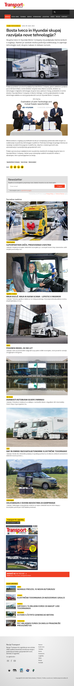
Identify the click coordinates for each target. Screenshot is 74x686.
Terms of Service (60, 194)
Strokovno (37, 16)
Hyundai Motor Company (13, 162)
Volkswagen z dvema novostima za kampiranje (30, 503)
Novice (7, 16)
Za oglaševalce (10, 656)
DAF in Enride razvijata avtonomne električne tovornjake (36, 451)
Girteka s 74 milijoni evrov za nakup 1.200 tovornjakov (38, 607)
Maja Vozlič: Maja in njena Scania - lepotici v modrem (33, 296)
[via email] (22, 167)
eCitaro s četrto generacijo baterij (35, 615)
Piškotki (39, 678)
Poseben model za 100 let (19, 348)
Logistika (45, 16)
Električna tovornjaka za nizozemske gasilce (41, 597)
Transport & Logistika (15, 520)
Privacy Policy (49, 194)
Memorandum (32, 162)
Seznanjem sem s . (20, 190)
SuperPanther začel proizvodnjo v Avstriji (28, 245)
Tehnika (23, 16)
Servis (29, 16)
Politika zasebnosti (47, 678)
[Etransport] (14, 5)
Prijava (59, 186)
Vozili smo (15, 16)
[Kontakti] (8, 660)
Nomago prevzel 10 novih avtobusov (36, 589)
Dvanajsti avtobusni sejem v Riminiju (25, 399)
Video (53, 16)
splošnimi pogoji (26, 190)
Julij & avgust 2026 (13, 522)
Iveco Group (24, 162)
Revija (58, 16)
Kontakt (65, 16)
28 (67, 678)
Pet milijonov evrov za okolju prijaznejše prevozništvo (39, 624)
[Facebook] (11, 660)
